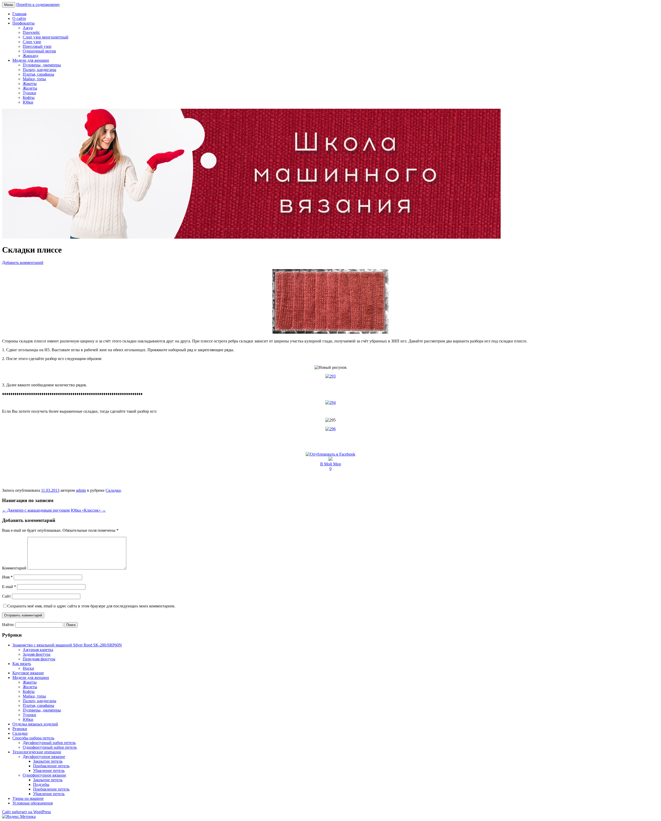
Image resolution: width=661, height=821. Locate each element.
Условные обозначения (32, 803)
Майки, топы (34, 79)
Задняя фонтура (36, 654)
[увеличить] (330, 332)
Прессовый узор (37, 46)
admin (81, 490)
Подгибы (41, 784)
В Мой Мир (330, 464)
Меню (8, 5)
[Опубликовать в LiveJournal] (330, 459)
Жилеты (30, 88)
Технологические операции (36, 752)
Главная (19, 14)
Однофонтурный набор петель (50, 747)
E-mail (9, 586)
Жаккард (30, 55)
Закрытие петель (47, 761)
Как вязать (21, 663)
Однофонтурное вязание (44, 775)
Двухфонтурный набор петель (49, 742)
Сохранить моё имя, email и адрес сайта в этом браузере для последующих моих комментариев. (91, 606)
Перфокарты (23, 23)
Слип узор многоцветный (45, 37)
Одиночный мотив (39, 51)
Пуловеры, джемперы (42, 65)
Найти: (8, 624)
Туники (29, 93)
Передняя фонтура (39, 659)
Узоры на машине (28, 798)
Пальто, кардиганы (39, 69)
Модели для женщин (30, 60)
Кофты (29, 97)
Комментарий (14, 568)
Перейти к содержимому (38, 4)
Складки (113, 490)
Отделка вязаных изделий (35, 724)
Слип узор (32, 42)
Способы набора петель (33, 738)
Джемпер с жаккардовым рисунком (36, 510)
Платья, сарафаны (38, 74)
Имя (7, 577)
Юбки (28, 102)
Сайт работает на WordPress (26, 812)
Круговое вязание (28, 673)
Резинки (19, 728)
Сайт (6, 596)
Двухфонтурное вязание (44, 756)
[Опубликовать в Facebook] (330, 454)
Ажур (28, 28)
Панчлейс (31, 32)
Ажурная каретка (38, 649)
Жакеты (30, 83)
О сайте (19, 18)
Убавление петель (49, 770)
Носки (28, 668)
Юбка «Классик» (88, 510)
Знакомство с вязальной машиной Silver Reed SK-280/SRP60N (67, 645)
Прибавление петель (51, 766)
